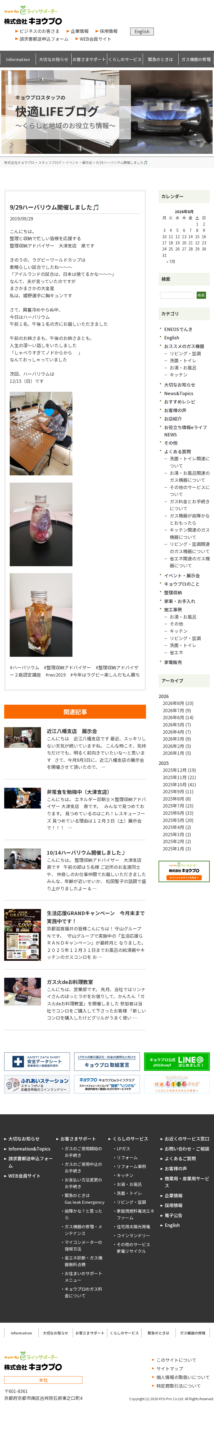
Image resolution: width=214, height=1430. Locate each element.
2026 (164, 696)
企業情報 (80, 31)
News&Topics (178, 393)
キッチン (179, 374)
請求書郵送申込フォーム (44, 38)
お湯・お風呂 (183, 367)
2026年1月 (173, 753)
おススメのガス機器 (184, 346)
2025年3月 (173, 834)
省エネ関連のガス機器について (190, 562)
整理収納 (173, 592)
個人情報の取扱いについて (183, 1377)
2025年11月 (175, 777)
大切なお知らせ (179, 384)
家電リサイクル (131, 1251)
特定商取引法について (178, 1385)
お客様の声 (175, 410)
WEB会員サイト (95, 38)
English (142, 31)
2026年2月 (173, 746)
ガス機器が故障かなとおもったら (190, 519)
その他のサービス (133, 1244)
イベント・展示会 (182, 575)
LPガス (123, 1148)
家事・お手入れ (179, 601)
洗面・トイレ (183, 360)
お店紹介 (173, 418)
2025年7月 (173, 805)
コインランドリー (133, 1235)
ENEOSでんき (178, 329)
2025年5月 (173, 820)
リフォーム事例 (131, 1166)
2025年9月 (173, 791)
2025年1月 (173, 848)
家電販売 (173, 662)
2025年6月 (173, 812)
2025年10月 (175, 784)
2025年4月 (173, 827)
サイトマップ (169, 1368)
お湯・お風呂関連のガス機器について (190, 476)
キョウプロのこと (182, 583)
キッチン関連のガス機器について (190, 533)
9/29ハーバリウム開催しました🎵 (54, 207)
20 (184, 242)
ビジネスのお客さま (40, 31)
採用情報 (109, 31)
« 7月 (170, 261)
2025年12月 (175, 770)
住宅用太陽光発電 (133, 1226)
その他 (170, 442)
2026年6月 (173, 717)
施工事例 (173, 609)
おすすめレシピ (179, 401)
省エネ (176, 652)
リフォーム (127, 1157)
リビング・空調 (185, 353)
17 (164, 242)
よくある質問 (177, 451)
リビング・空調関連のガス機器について (190, 548)
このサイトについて (176, 1360)
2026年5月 (173, 724)
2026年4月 (173, 731)
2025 (164, 763)
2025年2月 (173, 841)
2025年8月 (173, 798)
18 (171, 242)
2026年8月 (173, 703)
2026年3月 (173, 738)
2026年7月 (173, 710)
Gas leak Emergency (84, 1202)
